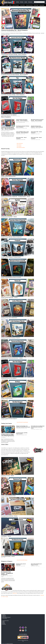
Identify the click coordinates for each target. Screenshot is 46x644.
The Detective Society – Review (8, 556)
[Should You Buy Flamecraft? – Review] (17, 296)
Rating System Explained (6, 617)
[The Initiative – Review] (17, 535)
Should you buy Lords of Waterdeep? (9, 317)
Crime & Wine (22, 5)
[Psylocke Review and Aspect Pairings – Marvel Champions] (17, 53)
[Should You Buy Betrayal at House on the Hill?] (17, 276)
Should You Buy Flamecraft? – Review (9, 297)
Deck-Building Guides (10, 31)
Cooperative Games (29, 5)
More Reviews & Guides (21, 147)
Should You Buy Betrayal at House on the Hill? (11, 277)
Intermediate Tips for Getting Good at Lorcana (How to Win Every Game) (37, 427)
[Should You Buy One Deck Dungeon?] (17, 417)
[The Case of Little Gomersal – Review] (17, 514)
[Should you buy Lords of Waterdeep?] (17, 316)
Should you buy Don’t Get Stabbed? (9, 114)
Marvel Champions (15, 5)
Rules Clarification (20, 143)
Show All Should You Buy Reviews (22, 422)
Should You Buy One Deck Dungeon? (9, 418)
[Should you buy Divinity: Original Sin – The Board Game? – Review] (17, 195)
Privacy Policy (4, 618)
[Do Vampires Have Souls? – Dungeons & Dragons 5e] (8, 570)
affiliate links (15, 593)
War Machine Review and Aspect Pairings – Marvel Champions (14, 74)
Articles (6, 5)
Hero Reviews (19, 146)
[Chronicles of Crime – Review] (17, 474)
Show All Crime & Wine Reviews (22, 560)
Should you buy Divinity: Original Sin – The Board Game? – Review (15, 196)
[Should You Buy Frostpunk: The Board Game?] (17, 255)
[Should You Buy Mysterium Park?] (17, 175)
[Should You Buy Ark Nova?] (17, 397)
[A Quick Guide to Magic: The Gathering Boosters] (8, 432)
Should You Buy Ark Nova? (7, 398)
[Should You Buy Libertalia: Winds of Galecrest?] (17, 235)
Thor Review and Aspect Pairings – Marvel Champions (12, 94)
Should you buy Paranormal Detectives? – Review (12, 358)
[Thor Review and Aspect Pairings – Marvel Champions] (17, 93)
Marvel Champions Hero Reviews (18, 55)
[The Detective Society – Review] (17, 555)
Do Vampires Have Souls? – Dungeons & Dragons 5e (7, 573)
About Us (3, 614)
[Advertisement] (23, 607)
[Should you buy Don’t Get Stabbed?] (17, 113)
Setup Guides (41, 5)
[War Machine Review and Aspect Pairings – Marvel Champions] (17, 73)
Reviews (3, 5)
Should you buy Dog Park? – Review (9, 216)
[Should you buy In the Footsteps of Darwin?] (17, 336)
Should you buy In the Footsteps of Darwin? (10, 337)
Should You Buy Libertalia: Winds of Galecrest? (11, 236)
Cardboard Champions (9, 643)
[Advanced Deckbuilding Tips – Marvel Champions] (20, 28)
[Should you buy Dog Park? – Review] (17, 215)
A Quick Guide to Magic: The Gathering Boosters (7, 434)
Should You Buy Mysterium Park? (8, 176)
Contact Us (4, 616)
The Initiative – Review (6, 536)
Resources (4, 624)
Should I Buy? (36, 5)
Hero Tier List (19, 144)
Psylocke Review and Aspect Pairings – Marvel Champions (13, 54)
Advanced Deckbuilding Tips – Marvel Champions (14, 30)
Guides (10, 5)
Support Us (4, 615)
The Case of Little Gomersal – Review (9, 516)
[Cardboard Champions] (8, 2)
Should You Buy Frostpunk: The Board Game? (11, 257)
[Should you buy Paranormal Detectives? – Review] (17, 356)
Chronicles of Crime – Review (7, 475)
